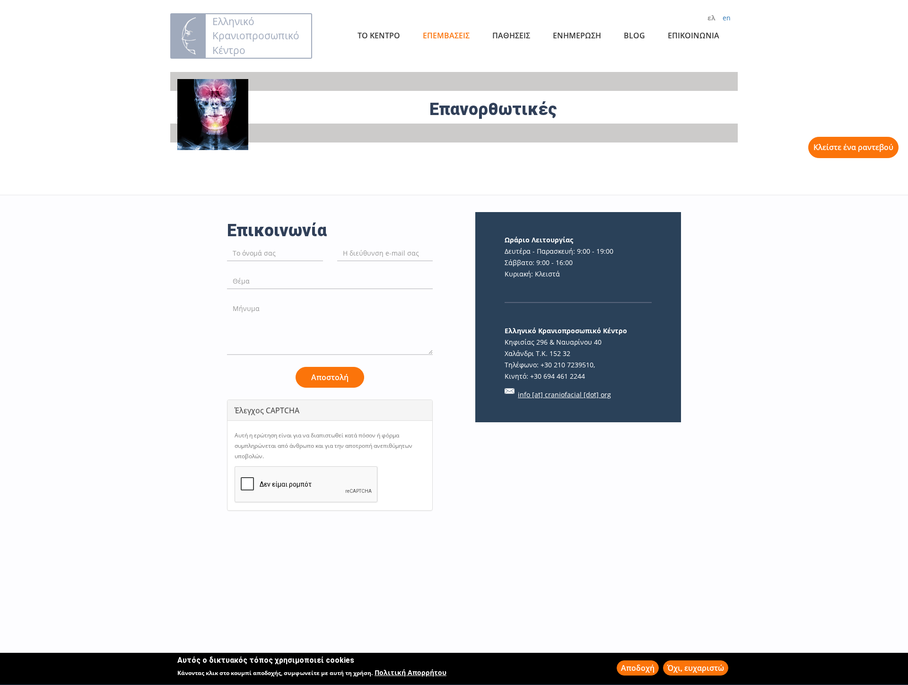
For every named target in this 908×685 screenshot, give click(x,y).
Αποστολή (330, 377)
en (727, 17)
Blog (634, 35)
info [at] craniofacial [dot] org (564, 394)
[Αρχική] (188, 36)
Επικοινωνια (693, 35)
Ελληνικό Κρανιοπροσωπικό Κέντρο (255, 35)
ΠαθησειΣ (511, 35)
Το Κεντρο (379, 35)
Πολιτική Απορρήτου (410, 672)
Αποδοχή (638, 668)
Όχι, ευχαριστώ (695, 668)
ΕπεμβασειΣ (446, 35)
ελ (711, 17)
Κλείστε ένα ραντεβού (853, 147)
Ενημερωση (577, 35)
